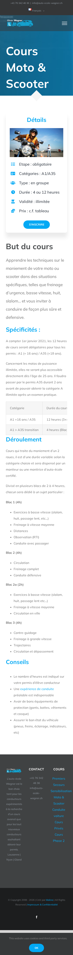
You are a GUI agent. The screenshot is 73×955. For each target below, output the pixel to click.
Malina (49, 899)
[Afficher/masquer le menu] (65, 23)
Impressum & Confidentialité (42, 904)
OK (36, 947)
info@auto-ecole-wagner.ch (47, 3)
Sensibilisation (61, 791)
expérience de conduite (37, 689)
